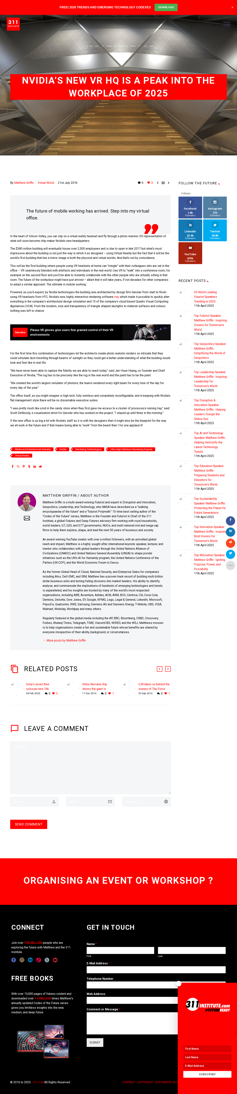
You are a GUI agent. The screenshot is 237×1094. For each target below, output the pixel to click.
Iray (116, 297)
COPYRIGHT (145, 1082)
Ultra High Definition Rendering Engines (131, 449)
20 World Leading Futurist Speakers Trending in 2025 (205, 296)
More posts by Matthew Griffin (66, 640)
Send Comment (29, 824)
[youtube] (55, 960)
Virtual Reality (22, 455)
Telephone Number (100, 979)
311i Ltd (38, 1082)
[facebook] (13, 960)
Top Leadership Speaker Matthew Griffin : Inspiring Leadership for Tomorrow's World (210, 379)
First (89, 956)
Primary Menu (226, 24)
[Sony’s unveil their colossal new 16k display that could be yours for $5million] (18, 689)
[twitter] (47, 960)
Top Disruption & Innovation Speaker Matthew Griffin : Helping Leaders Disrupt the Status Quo (210, 410)
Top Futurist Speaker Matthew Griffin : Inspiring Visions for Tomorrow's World (210, 322)
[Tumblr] (29, 466)
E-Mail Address (98, 963)
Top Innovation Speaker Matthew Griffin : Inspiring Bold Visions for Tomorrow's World (210, 534)
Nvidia (63, 449)
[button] (159, 669)
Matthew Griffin (24, 183)
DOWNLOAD (166, 7)
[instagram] (22, 960)
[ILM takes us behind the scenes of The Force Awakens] (130, 689)
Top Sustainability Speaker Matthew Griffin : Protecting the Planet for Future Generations (210, 505)
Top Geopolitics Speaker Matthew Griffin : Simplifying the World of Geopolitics (210, 351)
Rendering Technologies (88, 449)
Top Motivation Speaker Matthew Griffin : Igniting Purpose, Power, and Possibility (209, 562)
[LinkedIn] (34, 466)
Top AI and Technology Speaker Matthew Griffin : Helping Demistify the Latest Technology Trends (210, 442)
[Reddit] (40, 466)
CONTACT (128, 1082)
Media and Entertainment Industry (33, 449)
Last (160, 956)
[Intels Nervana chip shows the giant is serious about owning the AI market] (74, 689)
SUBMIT (95, 1042)
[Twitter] (18, 466)
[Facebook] (12, 466)
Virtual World (46, 183)
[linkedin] (30, 960)
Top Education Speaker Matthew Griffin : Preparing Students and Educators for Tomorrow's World (209, 475)
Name (92, 944)
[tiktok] (38, 960)
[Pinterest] (23, 466)
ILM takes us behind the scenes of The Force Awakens (154, 688)
